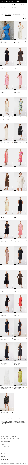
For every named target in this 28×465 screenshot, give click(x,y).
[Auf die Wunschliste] (12, 38)
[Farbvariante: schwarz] (26, 142)
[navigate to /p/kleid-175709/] (20, 106)
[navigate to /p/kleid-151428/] (20, 157)
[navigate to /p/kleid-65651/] (20, 327)
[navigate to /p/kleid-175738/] (7, 376)
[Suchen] (3, 4)
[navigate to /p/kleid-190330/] (7, 255)
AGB (2, 463)
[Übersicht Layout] (25, 19)
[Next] (24, 14)
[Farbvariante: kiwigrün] (26, 387)
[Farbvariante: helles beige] (12, 142)
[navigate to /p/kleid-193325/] (7, 30)
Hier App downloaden (5, 441)
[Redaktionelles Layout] (21, 19)
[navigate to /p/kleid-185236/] (20, 181)
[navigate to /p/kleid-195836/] (7, 56)
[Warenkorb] (25, 4)
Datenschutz (12, 463)
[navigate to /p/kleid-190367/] (20, 30)
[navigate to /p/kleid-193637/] (7, 181)
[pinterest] (8, 447)
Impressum (6, 463)
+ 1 (12, 41)
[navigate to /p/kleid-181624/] (7, 327)
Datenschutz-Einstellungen (21, 463)
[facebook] (2, 447)
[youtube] (11, 447)
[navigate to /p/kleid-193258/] (7, 229)
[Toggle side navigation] (1, 4)
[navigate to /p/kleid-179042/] (7, 303)
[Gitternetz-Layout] (23, 19)
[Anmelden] (21, 4)
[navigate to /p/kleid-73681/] (7, 402)
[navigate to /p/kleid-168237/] (20, 205)
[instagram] (5, 447)
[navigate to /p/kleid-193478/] (7, 106)
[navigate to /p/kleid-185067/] (20, 255)
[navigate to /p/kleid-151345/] (7, 157)
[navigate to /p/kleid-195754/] (7, 132)
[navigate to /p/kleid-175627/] (20, 376)
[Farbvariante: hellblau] (26, 116)
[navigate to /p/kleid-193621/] (7, 205)
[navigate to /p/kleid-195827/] (7, 80)
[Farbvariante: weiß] (12, 387)
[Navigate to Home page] (13, 4)
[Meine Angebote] (25, 1)
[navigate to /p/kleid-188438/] (20, 132)
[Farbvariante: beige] (12, 116)
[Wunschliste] (23, 4)
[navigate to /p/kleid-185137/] (20, 351)
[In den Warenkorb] (12, 36)
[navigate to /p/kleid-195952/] (20, 80)
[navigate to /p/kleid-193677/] (20, 229)
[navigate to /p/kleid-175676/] (7, 351)
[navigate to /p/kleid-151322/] (20, 303)
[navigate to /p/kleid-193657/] (20, 56)
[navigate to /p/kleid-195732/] (7, 279)
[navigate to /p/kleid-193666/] (20, 279)
